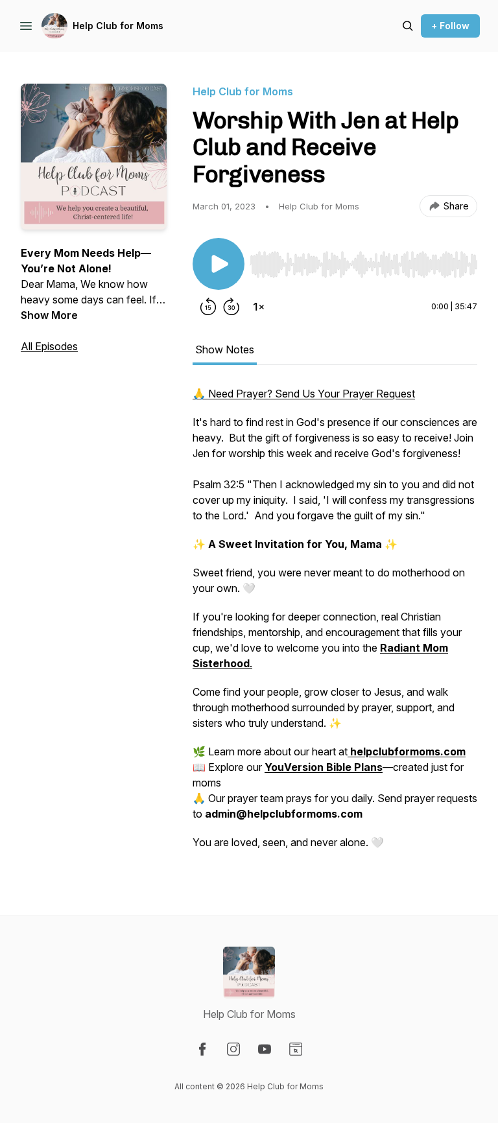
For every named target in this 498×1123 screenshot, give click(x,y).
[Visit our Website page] (295, 1049)
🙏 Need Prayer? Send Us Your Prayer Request (304, 393)
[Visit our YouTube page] (264, 1049)
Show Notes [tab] (224, 349)
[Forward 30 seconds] (231, 307)
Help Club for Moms (118, 25)
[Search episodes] (408, 26)
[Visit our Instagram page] (233, 1049)
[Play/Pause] (218, 264)
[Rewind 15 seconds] (208, 307)
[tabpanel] (335, 624)
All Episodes (49, 346)
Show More (49, 315)
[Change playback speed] (259, 307)
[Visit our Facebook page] (202, 1049)
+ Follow (450, 25)
